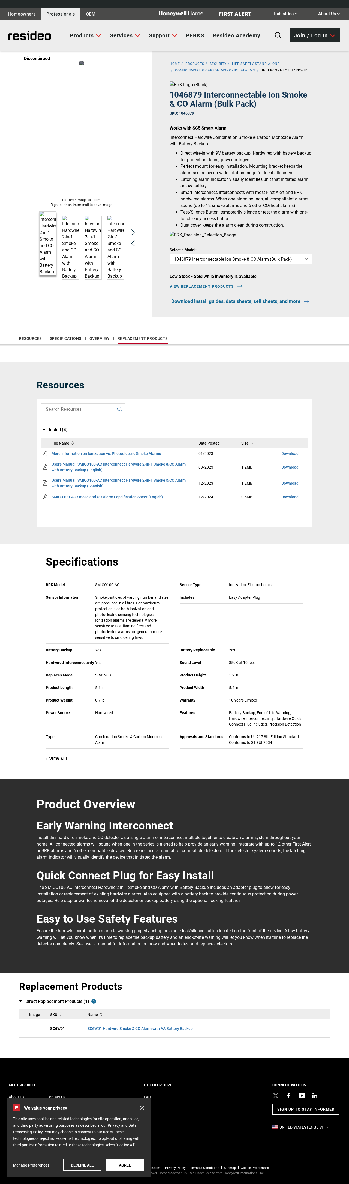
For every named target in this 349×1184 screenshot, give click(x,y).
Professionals (60, 14)
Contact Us (56, 1096)
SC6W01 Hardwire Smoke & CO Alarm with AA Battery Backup (140, 1028)
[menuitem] (85, 35)
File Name (60, 443)
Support (159, 35)
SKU (53, 1014)
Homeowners (21, 14)
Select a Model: (183, 249)
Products (82, 35)
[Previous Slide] (133, 243)
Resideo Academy (236, 35)
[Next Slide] (133, 232)
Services (121, 35)
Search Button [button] (278, 35)
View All (58, 758)
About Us (329, 13)
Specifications (65, 338)
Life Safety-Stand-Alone (256, 63)
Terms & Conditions (204, 1167)
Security (218, 63)
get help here (167, 1084)
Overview (99, 338)
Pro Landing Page (23, 35)
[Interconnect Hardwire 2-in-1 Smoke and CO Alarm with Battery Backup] (81, 63)
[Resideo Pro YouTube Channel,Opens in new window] (302, 1095)
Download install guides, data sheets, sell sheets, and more (235, 301)
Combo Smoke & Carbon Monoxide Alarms (215, 70)
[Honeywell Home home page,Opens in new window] (185, 14)
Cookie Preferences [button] (255, 1167)
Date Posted (209, 443)
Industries (285, 13)
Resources (30, 338)
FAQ (147, 1096)
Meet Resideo (31, 1084)
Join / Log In (311, 34)
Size (245, 443)
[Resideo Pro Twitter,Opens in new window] (275, 1095)
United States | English (305, 1127)
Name (93, 1014)
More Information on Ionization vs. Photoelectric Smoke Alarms (106, 453)
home (175, 63)
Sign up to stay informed (306, 1109)
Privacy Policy (175, 1167)
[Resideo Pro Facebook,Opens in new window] (288, 1095)
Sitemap (230, 1167)
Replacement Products (143, 338)
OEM (90, 14)
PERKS (195, 35)
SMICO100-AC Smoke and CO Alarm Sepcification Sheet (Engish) (107, 496)
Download (290, 453)
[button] (142, 1108)
